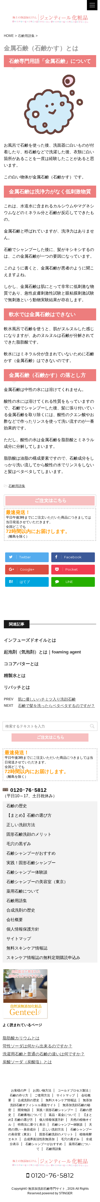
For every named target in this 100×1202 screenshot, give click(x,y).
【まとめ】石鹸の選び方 (29, 815)
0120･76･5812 (51, 1175)
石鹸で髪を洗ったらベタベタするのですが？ (56, 705)
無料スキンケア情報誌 (26, 948)
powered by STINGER (57, 1193)
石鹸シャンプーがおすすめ (31, 853)
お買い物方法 (42, 1090)
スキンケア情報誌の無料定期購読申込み (43, 957)
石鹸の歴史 (16, 806)
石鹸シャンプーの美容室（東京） (37, 882)
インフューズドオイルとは (30, 640)
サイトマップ (18, 938)
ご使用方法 (42, 1095)
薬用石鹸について (22, 891)
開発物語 (24, 1110)
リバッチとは (17, 687)
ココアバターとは (21, 663)
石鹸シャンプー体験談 (26, 872)
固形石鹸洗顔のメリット (29, 834)
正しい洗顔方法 (20, 825)
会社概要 (14, 919)
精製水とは (15, 675)
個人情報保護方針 (22, 929)
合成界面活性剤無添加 (39, 1139)
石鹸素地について (30, 1115)
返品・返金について (62, 1115)
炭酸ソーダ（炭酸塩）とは (27, 1062)
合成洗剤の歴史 (20, 910)
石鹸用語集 (16, 486)
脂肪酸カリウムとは (21, 1038)
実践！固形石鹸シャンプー (31, 863)
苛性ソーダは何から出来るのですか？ (37, 1046)
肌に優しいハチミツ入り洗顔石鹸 (47, 699)
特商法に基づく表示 (31, 1124)
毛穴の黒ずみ (18, 844)
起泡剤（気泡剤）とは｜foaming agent (42, 652)
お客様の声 (18, 1090)
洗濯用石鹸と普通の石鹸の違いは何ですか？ (44, 1054)
